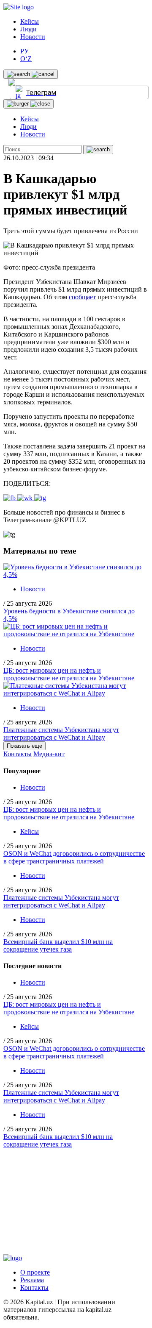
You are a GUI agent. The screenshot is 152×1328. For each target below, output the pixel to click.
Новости (32, 36)
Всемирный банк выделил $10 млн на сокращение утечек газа (58, 945)
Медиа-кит (49, 753)
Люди (28, 29)
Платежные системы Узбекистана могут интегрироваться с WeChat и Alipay (61, 733)
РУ (24, 51)
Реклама (32, 1279)
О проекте (35, 1272)
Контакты (17, 753)
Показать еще (24, 746)
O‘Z (26, 58)
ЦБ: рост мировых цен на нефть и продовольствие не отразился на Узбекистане (68, 674)
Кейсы (29, 21)
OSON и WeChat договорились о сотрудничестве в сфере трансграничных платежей (74, 857)
